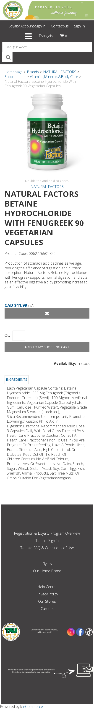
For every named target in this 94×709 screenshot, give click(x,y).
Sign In (79, 26)
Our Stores (47, 601)
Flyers (47, 563)
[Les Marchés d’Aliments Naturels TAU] (47, 10)
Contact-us (60, 26)
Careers (47, 608)
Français (46, 35)
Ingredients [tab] (16, 379)
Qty (7, 335)
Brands (33, 71)
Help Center (47, 586)
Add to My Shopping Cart (47, 347)
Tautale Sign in (47, 540)
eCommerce (33, 706)
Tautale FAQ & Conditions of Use (47, 547)
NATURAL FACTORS (59, 71)
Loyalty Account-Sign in (26, 26)
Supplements (15, 76)
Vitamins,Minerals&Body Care (54, 76)
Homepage (14, 71)
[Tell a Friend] (47, 313)
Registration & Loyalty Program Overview (47, 533)
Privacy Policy (47, 594)
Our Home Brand (47, 570)
